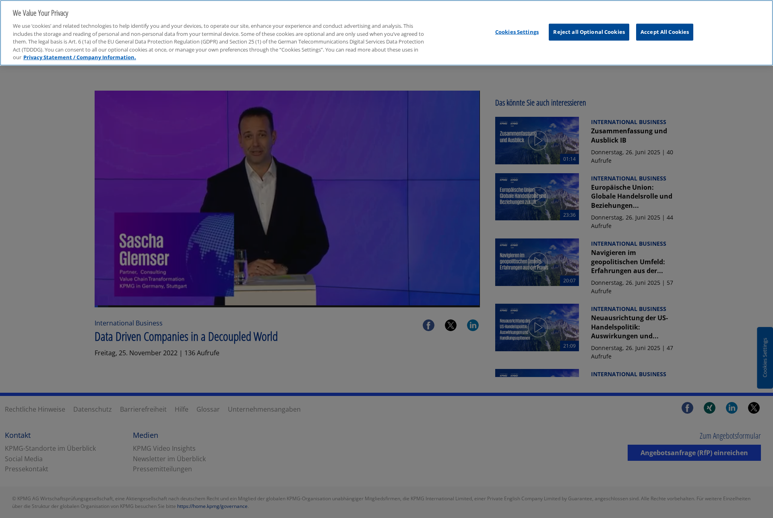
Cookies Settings (517, 31)
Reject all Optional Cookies (589, 31)
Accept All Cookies (665, 31)
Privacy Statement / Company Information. (79, 57)
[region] (386, 33)
